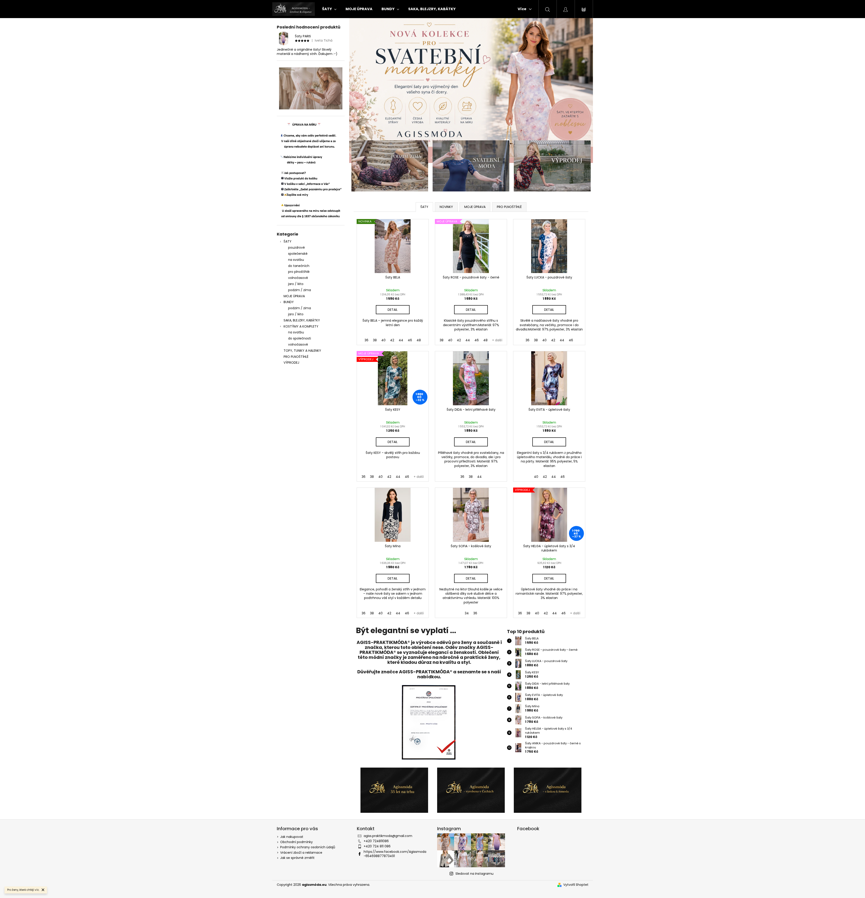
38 (375, 340)
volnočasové (298, 278)
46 (410, 340)
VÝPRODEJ (291, 362)
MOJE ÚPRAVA (294, 296)
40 (383, 340)
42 (392, 340)
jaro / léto (295, 284)
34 (467, 613)
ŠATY (287, 241)
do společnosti (299, 338)
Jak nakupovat (291, 836)
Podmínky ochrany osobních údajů (307, 847)
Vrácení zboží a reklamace (301, 852)
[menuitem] (329, 9)
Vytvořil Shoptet (575, 885)
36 (366, 340)
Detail (393, 309)
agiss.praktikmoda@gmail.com (388, 836)
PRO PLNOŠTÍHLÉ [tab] (509, 207)
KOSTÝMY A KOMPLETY (301, 326)
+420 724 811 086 (377, 846)
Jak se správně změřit (297, 858)
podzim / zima (299, 290)
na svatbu (296, 259)
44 (401, 340)
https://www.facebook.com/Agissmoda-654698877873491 (395, 853)
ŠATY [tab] (424, 207)
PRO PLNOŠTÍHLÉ (296, 356)
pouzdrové (296, 247)
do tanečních (298, 266)
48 (419, 340)
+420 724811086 (376, 841)
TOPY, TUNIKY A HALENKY (302, 350)
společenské (298, 253)
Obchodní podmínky (296, 842)
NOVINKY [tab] (446, 207)
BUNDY (289, 302)
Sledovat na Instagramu (474, 873)
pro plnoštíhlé (299, 271)
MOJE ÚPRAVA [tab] (475, 207)
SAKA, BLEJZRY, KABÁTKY (302, 320)
